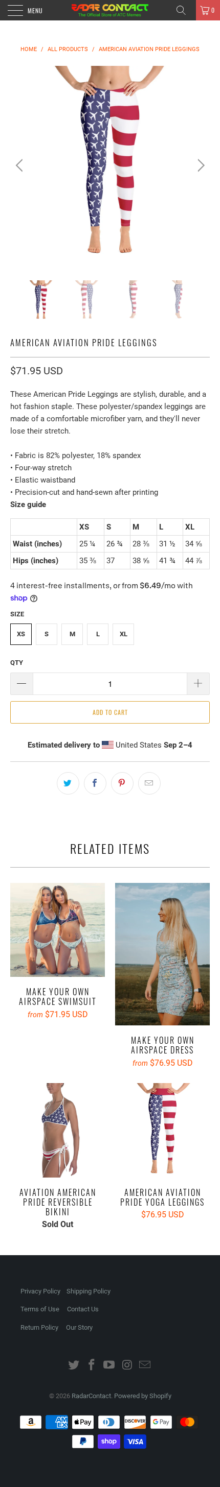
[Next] (199, 165)
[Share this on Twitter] (68, 783)
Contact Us (83, 1309)
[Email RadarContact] (145, 1365)
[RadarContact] (110, 10)
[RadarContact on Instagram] (127, 1365)
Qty (16, 662)
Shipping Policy (89, 1291)
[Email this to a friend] (149, 783)
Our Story (79, 1327)
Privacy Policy (40, 1291)
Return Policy (39, 1327)
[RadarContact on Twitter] (74, 1365)
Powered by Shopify (142, 1396)
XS (21, 634)
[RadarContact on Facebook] (91, 1365)
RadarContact (91, 1396)
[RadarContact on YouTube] (109, 1365)
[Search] (184, 10)
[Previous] (21, 165)
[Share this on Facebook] (95, 783)
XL (123, 634)
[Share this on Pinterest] (122, 783)
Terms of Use (39, 1309)
